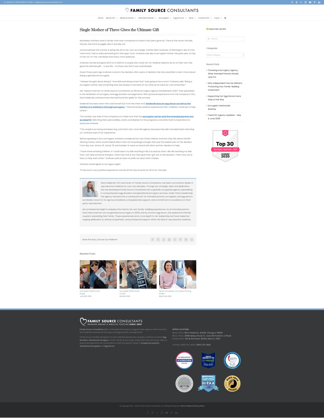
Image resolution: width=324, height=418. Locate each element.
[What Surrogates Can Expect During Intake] (138, 261)
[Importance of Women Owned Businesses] (208, 386)
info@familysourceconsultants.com (48, 2)
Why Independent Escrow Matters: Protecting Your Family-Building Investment (174, 293)
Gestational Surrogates (90, 348)
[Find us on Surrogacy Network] (225, 129)
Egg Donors (109, 348)
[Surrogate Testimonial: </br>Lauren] (98, 261)
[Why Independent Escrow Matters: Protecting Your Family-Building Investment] (177, 261)
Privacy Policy (199, 408)
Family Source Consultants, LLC (93, 332)
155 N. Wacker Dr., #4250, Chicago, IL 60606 (203, 335)
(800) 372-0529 (203, 347)
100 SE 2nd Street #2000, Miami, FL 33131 (202, 341)
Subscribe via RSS (217, 29)
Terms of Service (186, 408)
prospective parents (150, 345)
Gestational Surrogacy (98, 342)
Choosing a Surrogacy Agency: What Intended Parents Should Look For (223, 74)
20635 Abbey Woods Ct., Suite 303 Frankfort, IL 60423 (208, 338)
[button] (225, 17)
